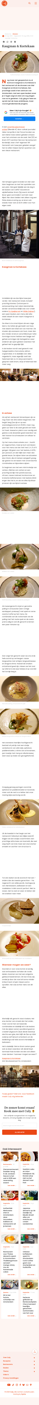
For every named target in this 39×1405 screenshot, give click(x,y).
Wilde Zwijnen (28, 311)
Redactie (8, 34)
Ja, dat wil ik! (19, 1132)
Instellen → (19, 119)
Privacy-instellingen (11, 1378)
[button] (33, 1358)
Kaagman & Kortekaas (11, 1058)
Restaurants (8, 1364)
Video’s (6, 1375)
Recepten (7, 1361)
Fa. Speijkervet (14, 311)
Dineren (15, 34)
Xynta (23, 1394)
